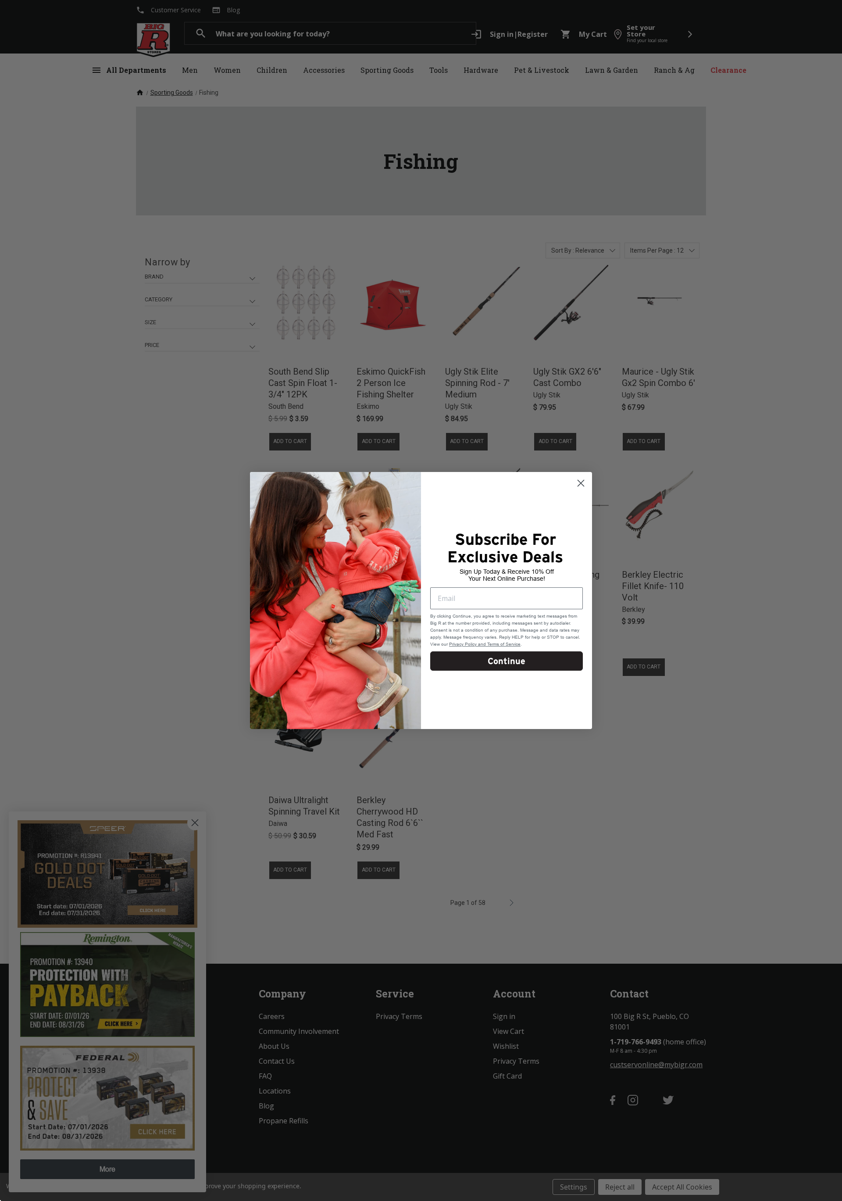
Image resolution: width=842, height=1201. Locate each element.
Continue (506, 661)
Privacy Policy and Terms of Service (485, 644)
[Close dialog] (581, 483)
